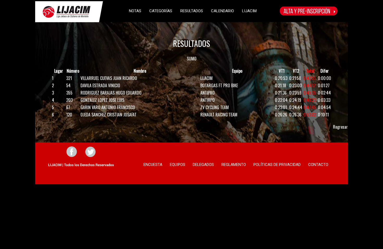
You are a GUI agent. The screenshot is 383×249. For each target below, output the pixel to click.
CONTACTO (318, 164)
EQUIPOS (177, 164)
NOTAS (135, 11)
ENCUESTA (153, 164)
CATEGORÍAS (160, 11)
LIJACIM (249, 11)
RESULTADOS (191, 11)
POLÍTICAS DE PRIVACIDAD (277, 164)
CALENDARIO (222, 11)
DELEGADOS (203, 164)
